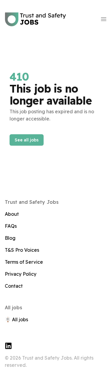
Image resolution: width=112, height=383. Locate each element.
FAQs (11, 226)
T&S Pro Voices (22, 250)
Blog (10, 238)
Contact (14, 286)
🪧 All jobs (16, 319)
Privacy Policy (20, 274)
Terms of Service (24, 262)
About (12, 214)
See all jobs (27, 140)
